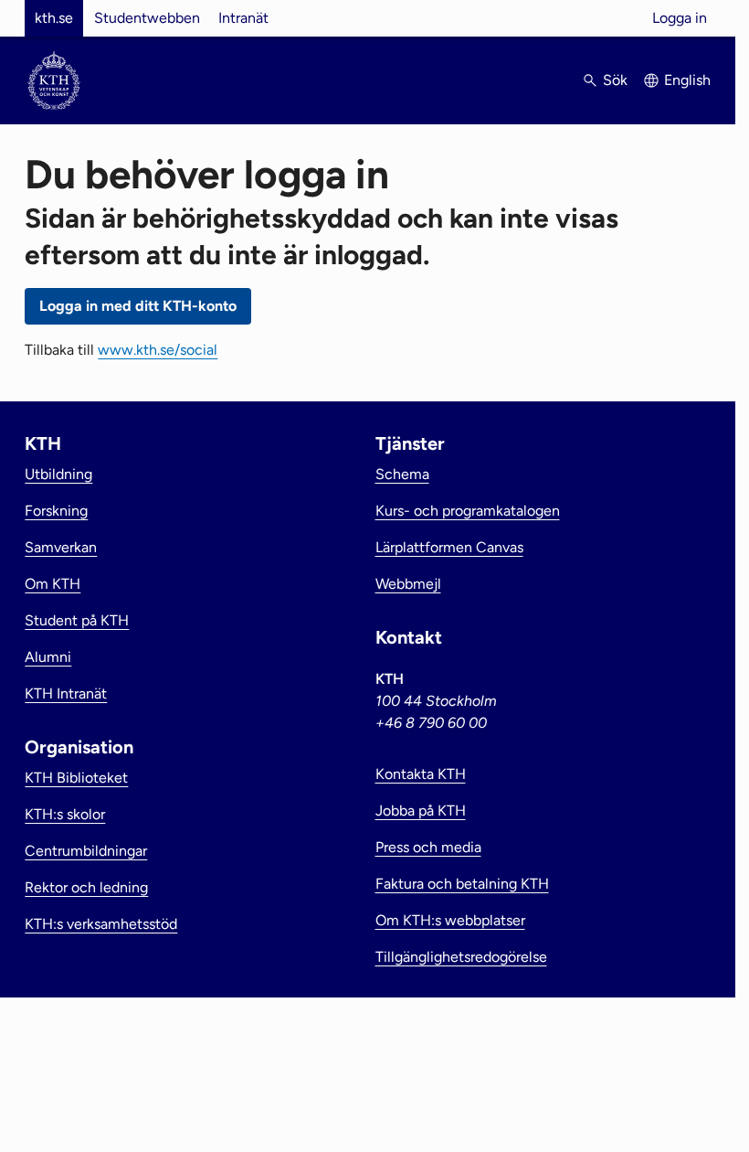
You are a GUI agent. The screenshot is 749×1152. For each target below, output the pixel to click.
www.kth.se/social (157, 349)
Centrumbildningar (86, 850)
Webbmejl (408, 583)
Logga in (679, 18)
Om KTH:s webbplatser (450, 920)
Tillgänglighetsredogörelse (461, 956)
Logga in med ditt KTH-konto (138, 306)
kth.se (54, 18)
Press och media (428, 847)
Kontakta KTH (420, 774)
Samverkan (61, 547)
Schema (402, 474)
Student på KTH (77, 620)
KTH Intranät (66, 693)
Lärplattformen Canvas (449, 547)
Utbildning (58, 474)
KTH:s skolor (65, 814)
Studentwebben (147, 18)
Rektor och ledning (86, 887)
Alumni (48, 657)
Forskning (56, 510)
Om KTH (52, 583)
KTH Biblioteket (76, 777)
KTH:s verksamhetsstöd (101, 924)
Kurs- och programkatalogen (467, 510)
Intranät (243, 18)
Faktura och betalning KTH (462, 883)
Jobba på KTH (420, 810)
